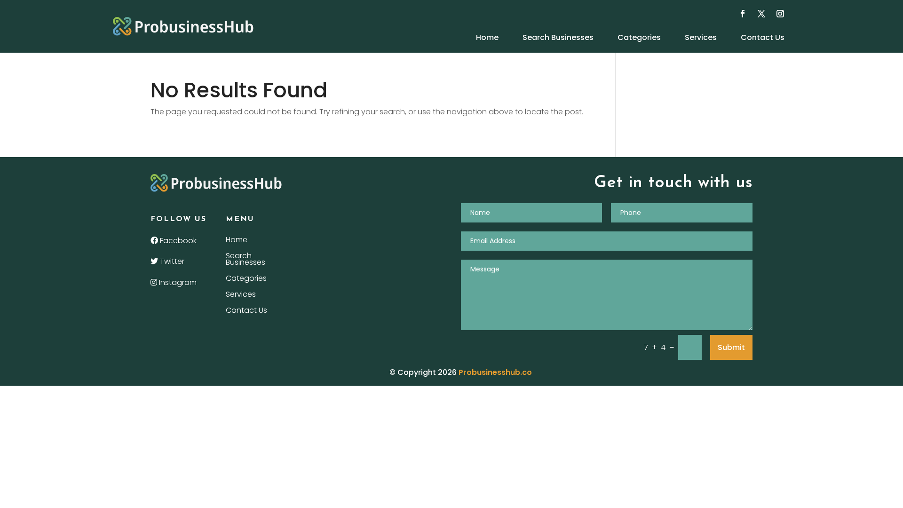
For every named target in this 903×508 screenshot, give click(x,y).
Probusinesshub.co (495, 372)
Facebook (177, 240)
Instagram (177, 282)
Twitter (171, 261)
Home (487, 37)
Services (701, 37)
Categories (639, 37)
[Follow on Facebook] (742, 13)
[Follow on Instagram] (780, 13)
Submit (731, 347)
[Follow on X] (761, 13)
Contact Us (762, 37)
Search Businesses (558, 37)
